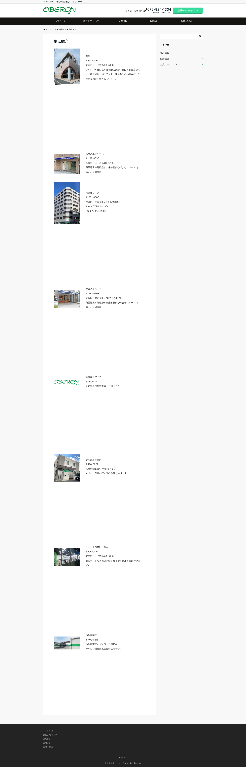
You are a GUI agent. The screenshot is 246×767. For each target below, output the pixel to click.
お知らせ (154, 21)
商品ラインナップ (91, 21)
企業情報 (123, 21)
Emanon (138, 763)
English (138, 10)
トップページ (59, 21)
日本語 (128, 10)
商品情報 (164, 53)
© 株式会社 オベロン (113, 763)
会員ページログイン (188, 10)
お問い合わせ (187, 21)
